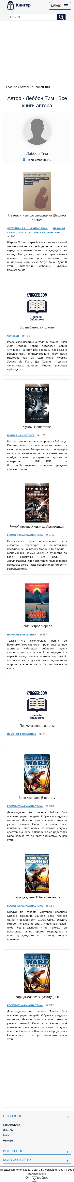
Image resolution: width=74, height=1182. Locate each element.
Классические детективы (43, 232)
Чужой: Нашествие (37, 427)
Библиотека (11, 1125)
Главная (11, 87)
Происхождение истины (37, 725)
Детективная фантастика (27, 228)
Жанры (8, 1130)
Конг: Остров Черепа (37, 626)
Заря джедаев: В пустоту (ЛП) (37, 997)
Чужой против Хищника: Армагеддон (37, 526)
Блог (6, 1135)
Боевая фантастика (21, 435)
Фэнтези (13, 336)
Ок (27, 1177)
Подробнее (40, 1177)
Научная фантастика (21, 634)
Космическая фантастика (25, 535)
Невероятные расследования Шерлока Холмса (37, 218)
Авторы (25, 87)
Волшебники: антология (37, 327)
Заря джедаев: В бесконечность (37, 897)
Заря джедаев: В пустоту (37, 797)
